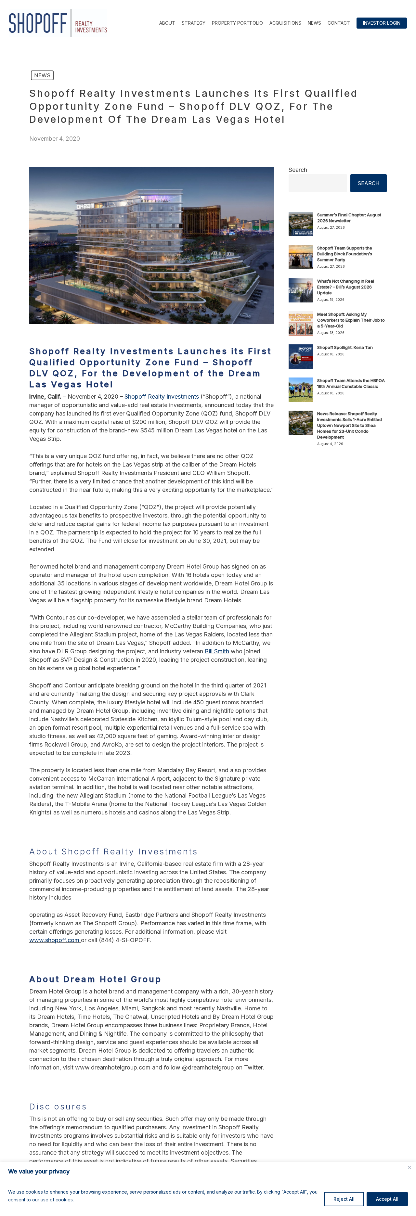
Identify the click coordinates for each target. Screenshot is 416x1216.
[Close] (409, 1167)
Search (298, 169)
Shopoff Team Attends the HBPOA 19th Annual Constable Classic (351, 383)
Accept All (387, 1199)
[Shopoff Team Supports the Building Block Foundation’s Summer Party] (301, 261)
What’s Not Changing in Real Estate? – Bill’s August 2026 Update (345, 286)
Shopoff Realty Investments (161, 396)
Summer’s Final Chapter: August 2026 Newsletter (349, 217)
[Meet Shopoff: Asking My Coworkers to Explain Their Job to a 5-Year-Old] (301, 327)
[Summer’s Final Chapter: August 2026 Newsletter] (301, 228)
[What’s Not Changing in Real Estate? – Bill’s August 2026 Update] (301, 294)
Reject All (344, 1199)
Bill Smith (217, 651)
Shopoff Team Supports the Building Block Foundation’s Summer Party (344, 253)
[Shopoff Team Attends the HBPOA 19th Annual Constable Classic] (301, 393)
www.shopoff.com (55, 940)
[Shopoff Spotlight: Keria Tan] (301, 360)
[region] (208, 1189)
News (42, 75)
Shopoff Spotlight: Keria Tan (345, 347)
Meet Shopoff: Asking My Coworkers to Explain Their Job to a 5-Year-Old (351, 320)
